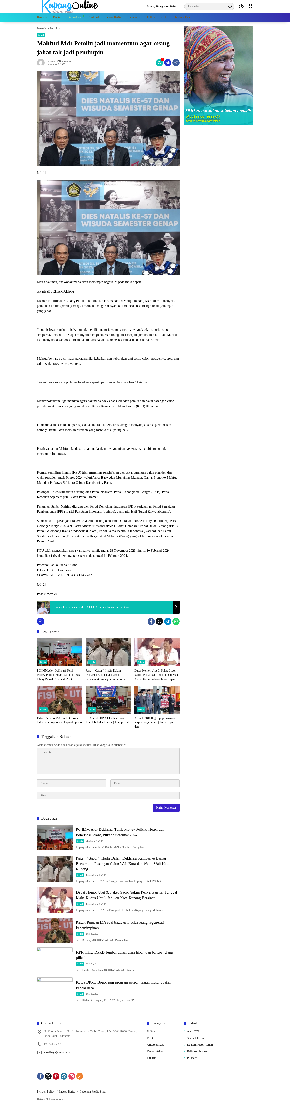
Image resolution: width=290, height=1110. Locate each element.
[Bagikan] (176, 62)
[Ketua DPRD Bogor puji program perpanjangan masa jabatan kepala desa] (157, 700)
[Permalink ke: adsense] (42, 62)
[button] (230, 6)
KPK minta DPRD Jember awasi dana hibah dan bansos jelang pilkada (108, 720)
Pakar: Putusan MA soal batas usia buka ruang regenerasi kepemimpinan (59, 720)
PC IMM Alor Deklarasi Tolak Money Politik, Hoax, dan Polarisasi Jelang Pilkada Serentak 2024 (58, 674)
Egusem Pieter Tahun (200, 1044)
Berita (43, 662)
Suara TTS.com (196, 1038)
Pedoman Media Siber (93, 1091)
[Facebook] (151, 621)
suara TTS (193, 1031)
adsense (51, 61)
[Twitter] (159, 621)
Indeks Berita (67, 1091)
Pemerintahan (155, 1051)
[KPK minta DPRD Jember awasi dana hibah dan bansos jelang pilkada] (108, 700)
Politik (41, 35)
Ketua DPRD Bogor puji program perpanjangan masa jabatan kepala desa (154, 722)
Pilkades (192, 1057)
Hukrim (151, 1057)
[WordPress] (64, 1076)
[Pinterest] (56, 1076)
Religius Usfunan (197, 1051)
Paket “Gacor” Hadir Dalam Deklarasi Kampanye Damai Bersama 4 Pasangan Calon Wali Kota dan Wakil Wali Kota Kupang (106, 675)
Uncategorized (155, 1044)
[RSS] (79, 1076)
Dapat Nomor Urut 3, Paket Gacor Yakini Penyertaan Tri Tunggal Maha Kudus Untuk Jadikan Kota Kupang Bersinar (156, 675)
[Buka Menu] (250, 6)
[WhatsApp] (176, 621)
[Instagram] (71, 1076)
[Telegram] (167, 621)
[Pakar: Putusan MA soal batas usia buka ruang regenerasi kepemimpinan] (59, 700)
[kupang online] (69, 6)
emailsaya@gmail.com (57, 1052)
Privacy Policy (46, 1091)
